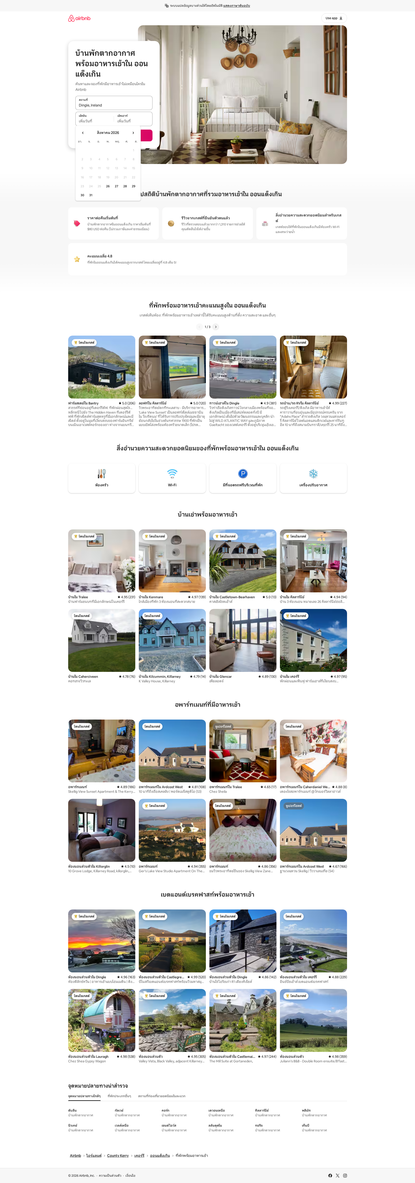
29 (133, 186)
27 (116, 186)
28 (125, 186)
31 (90, 195)
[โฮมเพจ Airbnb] (79, 18)
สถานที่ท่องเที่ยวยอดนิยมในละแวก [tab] (161, 1096)
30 (82, 195)
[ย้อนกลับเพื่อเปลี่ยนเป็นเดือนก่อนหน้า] (83, 133)
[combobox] (114, 105)
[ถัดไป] (215, 326)
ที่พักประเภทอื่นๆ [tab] (119, 1096)
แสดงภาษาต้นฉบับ (236, 6)
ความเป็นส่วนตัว (110, 1176)
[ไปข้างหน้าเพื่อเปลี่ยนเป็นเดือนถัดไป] (133, 133)
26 (108, 186)
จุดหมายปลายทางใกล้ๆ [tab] (84, 1096)
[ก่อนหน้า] (199, 326)
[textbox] (94, 121)
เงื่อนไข (130, 1176)
